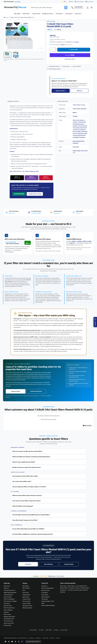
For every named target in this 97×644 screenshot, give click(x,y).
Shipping (52, 39)
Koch (24, 590)
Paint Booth (59, 13)
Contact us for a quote (34, 194)
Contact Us (28, 564)
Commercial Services (36, 391)
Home (6, 17)
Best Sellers (26, 586)
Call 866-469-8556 (19, 194)
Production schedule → (36, 213)
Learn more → (12, 213)
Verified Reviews (8, 594)
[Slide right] (41, 48)
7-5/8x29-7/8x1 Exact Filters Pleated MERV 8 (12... (22, 17)
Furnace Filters (33, 630)
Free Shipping (31, 638)
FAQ (72, 1)
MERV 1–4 (75, 241)
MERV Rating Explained (10, 592)
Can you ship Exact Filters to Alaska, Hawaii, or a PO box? (29, 486)
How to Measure (48, 564)
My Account (90, 1)
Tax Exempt (44, 599)
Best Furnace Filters (9, 608)
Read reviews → (57, 213)
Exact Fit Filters (27, 603)
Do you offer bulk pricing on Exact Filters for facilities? (28, 529)
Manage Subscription (9, 616)
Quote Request (80, 1)
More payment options (70, 58)
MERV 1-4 (17, 177)
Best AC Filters (8, 605)
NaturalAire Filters (27, 605)
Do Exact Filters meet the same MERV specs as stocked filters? (31, 515)
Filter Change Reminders (48, 605)
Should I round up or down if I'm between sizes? (26, 467)
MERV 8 (80, 241)
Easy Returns (38, 638)
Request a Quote (15, 391)
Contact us (58, 638)
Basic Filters (26, 597)
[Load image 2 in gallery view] (16, 55)
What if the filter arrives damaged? (22, 506)
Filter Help (52, 638)
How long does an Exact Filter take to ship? (25, 476)
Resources (78, 13)
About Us (6, 588)
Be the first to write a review (48, 419)
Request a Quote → (61, 90)
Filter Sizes (26, 592)
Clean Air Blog (7, 597)
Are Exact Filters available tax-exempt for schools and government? (32, 534)
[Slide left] (38, 48)
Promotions (7, 603)
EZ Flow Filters (27, 601)
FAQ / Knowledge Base (47, 588)
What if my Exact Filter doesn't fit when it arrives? (27, 495)
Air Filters (56, 630)
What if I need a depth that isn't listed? (23, 462)
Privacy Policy (7, 625)
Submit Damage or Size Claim (47, 602)
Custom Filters (26, 599)
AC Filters (41, 630)
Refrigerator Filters (47, 13)
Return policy (7, 614)
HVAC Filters (25, 13)
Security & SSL (45, 638)
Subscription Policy (9, 618)
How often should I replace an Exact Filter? (25, 520)
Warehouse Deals (27, 608)
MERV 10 (85, 241)
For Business (68, 13)
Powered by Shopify (22, 638)
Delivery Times (45, 590)
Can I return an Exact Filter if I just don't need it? (26, 501)
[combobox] (48, 7)
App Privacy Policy (9, 623)
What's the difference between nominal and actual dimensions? (31, 456)
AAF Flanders (26, 588)
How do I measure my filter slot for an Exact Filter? (27, 451)
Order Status (44, 594)
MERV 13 (46, 177)
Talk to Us (79, 90)
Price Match (44, 592)
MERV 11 (31, 177)
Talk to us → (78, 213)
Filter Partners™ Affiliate (10, 601)
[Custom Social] (22, 641)
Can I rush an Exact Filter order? (21, 481)
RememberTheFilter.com (12, 638)
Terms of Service (8, 621)
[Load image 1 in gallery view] (7, 55)
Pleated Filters (26, 594)
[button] (26, 14)
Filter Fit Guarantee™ (9, 599)
